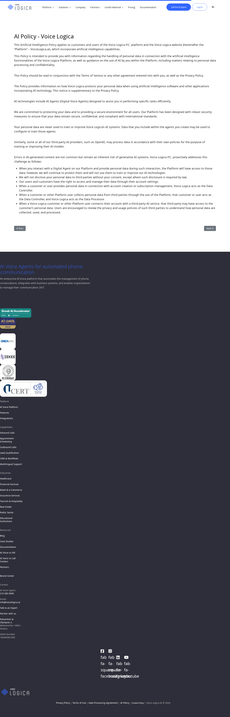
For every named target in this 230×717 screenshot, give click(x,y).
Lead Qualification (9, 452)
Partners (95, 7)
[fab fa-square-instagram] (110, 650)
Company (81, 7)
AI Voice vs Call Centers (8, 560)
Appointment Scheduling (7, 440)
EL (213, 6)
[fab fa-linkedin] (118, 656)
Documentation (148, 7)
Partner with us (8, 613)
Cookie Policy (138, 702)
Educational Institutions (6, 520)
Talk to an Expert (8, 607)
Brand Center (7, 575)
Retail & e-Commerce (11, 489)
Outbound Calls (8, 447)
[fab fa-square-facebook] (103, 650)
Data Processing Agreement (103, 702)
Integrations (6, 418)
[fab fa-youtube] (126, 656)
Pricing (131, 7)
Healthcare (5, 478)
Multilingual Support (11, 464)
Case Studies (6, 541)
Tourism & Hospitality (11, 501)
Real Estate (6, 506)
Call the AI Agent (178, 7)
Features (4, 412)
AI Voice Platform (9, 406)
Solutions (63, 7)
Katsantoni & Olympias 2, (6, 621)
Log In (200, 7)
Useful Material (113, 7)
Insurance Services (10, 495)
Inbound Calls (7, 432)
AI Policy (124, 702)
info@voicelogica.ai (10, 602)
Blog (2, 535)
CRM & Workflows (9, 458)
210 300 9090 (7, 593)
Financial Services (9, 484)
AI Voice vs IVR (7, 552)
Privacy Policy (63, 702)
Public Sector (7, 512)
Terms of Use (79, 702)
